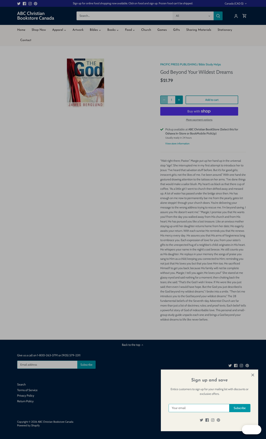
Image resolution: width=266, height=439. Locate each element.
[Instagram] (212, 420)
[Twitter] (201, 420)
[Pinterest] (218, 420)
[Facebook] (207, 420)
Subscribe (240, 408)
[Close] (252, 375)
